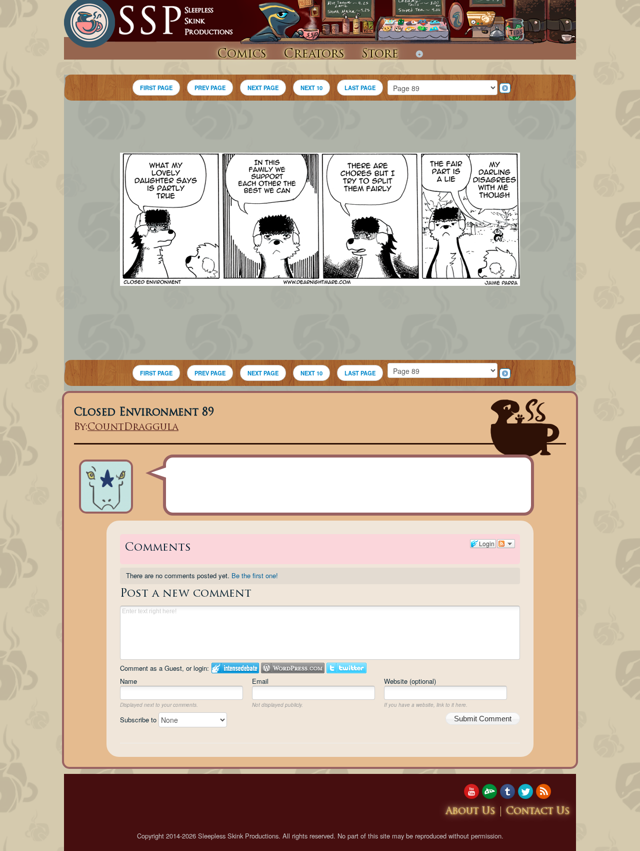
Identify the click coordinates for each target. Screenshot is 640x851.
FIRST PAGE (156, 88)
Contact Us (538, 811)
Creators (314, 55)
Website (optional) (410, 681)
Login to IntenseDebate (235, 668)
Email (260, 681)
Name (128, 681)
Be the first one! (255, 575)
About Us (471, 811)
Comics (241, 55)
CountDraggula (133, 428)
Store (380, 55)
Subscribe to (139, 719)
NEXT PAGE (263, 88)
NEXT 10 (311, 88)
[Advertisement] (320, 128)
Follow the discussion (506, 543)
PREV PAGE (210, 88)
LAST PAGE (360, 88)
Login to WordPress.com (292, 668)
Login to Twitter (346, 668)
